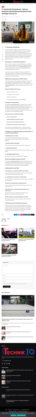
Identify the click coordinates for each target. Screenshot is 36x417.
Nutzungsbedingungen (25, 409)
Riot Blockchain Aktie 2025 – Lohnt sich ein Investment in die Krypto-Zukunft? (20, 395)
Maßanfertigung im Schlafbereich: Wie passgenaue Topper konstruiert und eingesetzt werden (17, 320)
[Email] (2, 59)
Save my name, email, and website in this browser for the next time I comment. (15, 283)
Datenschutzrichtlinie (22, 411)
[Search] (33, 1)
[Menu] (2, 1)
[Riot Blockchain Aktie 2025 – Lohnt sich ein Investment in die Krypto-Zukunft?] (3, 396)
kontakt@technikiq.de (7, 360)
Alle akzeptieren (13, 415)
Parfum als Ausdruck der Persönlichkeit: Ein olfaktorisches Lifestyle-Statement (18, 332)
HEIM (6, 409)
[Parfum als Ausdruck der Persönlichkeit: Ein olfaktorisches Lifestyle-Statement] (3, 333)
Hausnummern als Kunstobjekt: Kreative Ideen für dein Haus (26, 240)
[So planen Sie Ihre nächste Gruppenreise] (3, 328)
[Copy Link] (2, 62)
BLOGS (5, 4)
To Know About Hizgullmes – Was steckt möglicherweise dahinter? (9, 256)
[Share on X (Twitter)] (3, 19)
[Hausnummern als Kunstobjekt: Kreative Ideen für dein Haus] (26, 233)
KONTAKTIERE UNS (16, 409)
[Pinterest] (2, 57)
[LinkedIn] (2, 54)
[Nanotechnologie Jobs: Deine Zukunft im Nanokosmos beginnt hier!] (3, 391)
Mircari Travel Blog (21, 210)
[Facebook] (2, 49)
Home (2, 4)
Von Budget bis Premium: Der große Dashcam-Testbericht (8, 240)
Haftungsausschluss (13, 411)
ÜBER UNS (10, 409)
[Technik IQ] (18, 1)
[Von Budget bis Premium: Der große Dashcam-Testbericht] (9, 233)
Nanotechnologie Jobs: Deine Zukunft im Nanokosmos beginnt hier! (18, 389)
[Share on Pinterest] (5, 19)
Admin (8, 218)
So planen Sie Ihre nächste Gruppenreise (13, 326)
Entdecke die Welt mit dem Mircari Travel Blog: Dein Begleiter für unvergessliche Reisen (17, 401)
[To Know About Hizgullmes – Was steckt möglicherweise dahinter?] (9, 249)
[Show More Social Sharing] (7, 19)
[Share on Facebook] (2, 19)
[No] (34, 414)
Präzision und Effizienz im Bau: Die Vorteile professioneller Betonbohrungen (19, 336)
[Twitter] (2, 52)
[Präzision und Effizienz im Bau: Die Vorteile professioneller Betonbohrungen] (3, 338)
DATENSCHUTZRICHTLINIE (21, 415)
